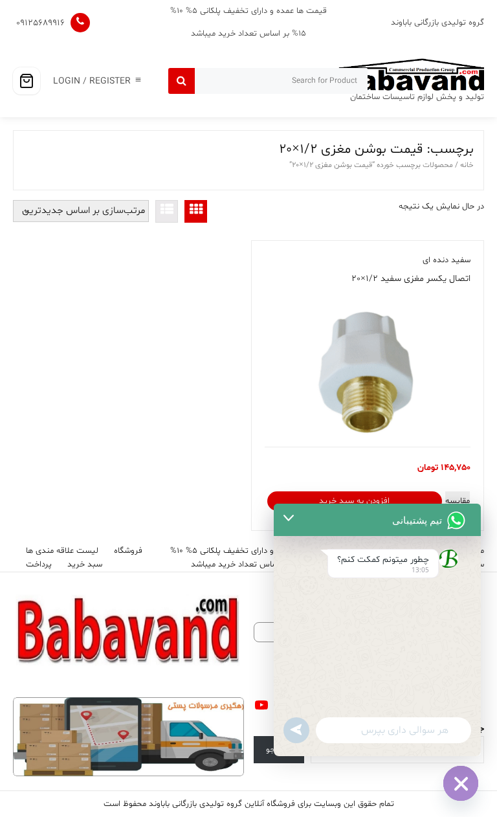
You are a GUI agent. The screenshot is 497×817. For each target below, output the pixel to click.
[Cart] (26, 81)
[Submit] (181, 81)
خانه (467, 165)
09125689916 (40, 23)
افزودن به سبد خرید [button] (354, 501)
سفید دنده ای (446, 260)
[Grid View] (195, 211)
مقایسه (457, 501)
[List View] (166, 211)
